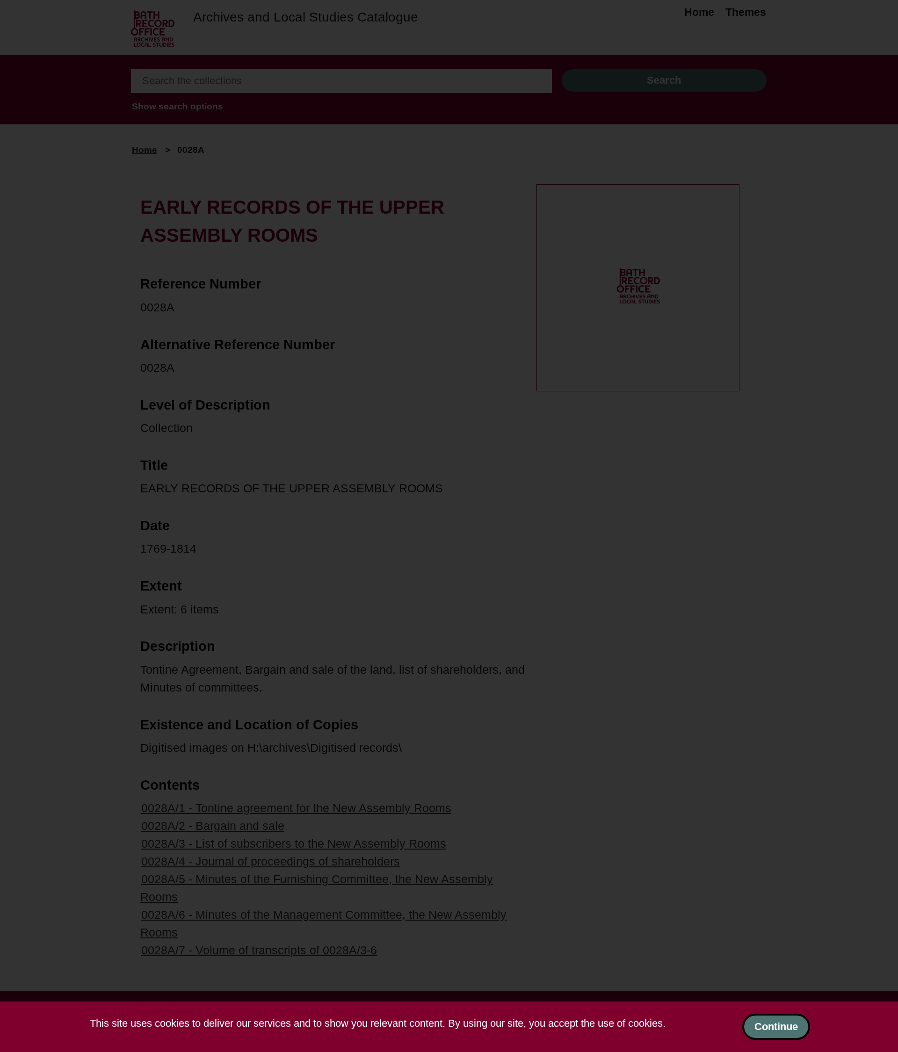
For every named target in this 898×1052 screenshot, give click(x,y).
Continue (776, 1026)
